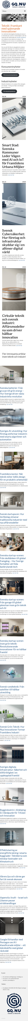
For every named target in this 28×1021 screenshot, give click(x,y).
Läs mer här (11, 175)
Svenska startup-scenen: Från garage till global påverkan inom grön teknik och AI (13, 603)
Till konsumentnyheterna (10, 75)
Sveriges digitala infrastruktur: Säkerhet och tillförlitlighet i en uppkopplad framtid (13, 771)
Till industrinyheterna (9, 91)
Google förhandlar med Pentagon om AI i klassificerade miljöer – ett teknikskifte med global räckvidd (13, 945)
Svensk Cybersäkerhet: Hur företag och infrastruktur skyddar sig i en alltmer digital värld (13, 241)
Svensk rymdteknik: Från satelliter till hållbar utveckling (12, 689)
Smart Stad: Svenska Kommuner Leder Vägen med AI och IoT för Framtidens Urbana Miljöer (13, 156)
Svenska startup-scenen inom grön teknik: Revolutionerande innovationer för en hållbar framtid (13, 646)
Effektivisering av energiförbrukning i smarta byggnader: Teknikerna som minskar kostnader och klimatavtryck (13, 856)
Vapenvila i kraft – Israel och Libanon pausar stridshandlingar (14, 900)
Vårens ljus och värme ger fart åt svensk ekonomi (12, 878)
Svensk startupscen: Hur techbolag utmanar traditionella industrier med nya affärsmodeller (13, 518)
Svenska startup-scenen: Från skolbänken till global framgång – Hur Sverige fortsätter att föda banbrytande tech (13, 561)
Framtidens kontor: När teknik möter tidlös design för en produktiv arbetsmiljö (13, 477)
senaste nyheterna (21, 37)
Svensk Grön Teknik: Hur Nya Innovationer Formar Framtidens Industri (12, 729)
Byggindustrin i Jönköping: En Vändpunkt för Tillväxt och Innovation (13, 813)
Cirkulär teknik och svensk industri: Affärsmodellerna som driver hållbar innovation (13, 326)
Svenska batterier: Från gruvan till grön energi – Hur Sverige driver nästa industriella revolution (12, 392)
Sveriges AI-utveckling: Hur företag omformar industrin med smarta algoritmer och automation (13, 435)
